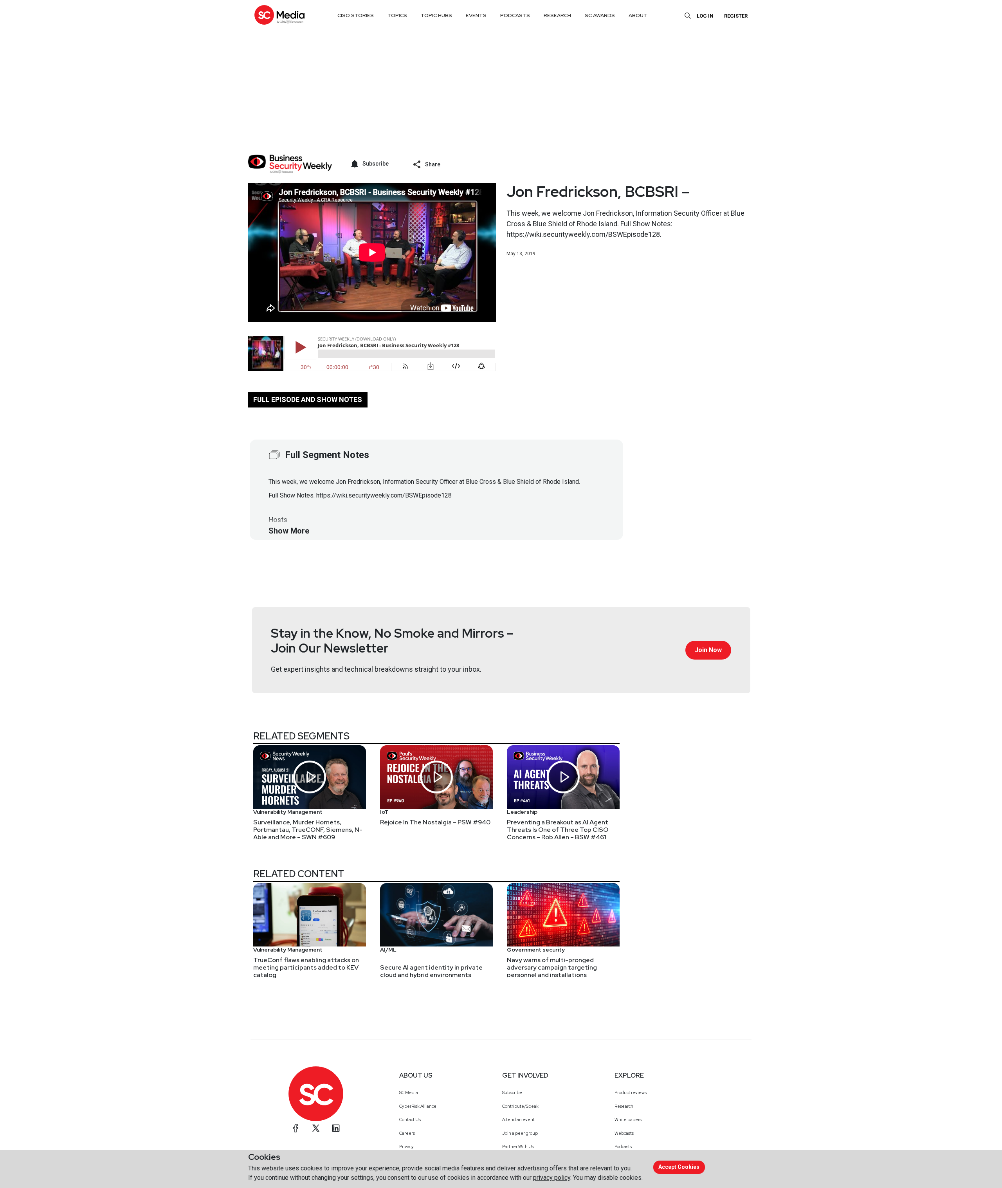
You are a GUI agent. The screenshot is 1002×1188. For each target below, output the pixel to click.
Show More (289, 530)
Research (624, 1106)
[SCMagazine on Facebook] (296, 1128)
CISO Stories (355, 15)
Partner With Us (518, 1146)
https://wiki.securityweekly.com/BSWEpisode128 (384, 495)
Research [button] (557, 15)
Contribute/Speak (520, 1106)
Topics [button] (397, 15)
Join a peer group (520, 1133)
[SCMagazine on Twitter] (316, 1128)
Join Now (708, 650)
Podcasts (623, 1146)
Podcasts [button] (515, 15)
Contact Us (410, 1119)
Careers (407, 1133)
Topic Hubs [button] (436, 15)
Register (736, 16)
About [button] (638, 15)
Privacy (406, 1146)
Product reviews (631, 1092)
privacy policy (551, 1177)
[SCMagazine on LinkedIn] (336, 1128)
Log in (705, 16)
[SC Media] (279, 15)
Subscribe (512, 1092)
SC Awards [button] (600, 15)
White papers (628, 1119)
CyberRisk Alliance (417, 1106)
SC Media (408, 1092)
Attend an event (518, 1119)
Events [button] (476, 15)
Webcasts (624, 1133)
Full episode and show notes (307, 399)
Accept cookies (678, 1167)
